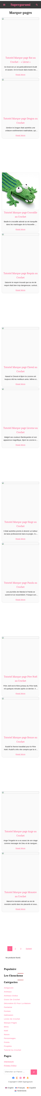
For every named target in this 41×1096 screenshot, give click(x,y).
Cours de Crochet (12, 1000)
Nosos (7, 1034)
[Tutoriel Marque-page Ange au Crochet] (20, 809)
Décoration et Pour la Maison (17, 1003)
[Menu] (4, 5)
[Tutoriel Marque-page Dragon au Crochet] (20, 97)
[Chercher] (34, 1072)
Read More (20, 75)
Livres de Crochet (12, 1019)
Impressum (9, 1062)
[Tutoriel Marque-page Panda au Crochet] (20, 561)
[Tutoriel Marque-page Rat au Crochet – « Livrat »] (20, 36)
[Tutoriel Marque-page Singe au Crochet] (20, 500)
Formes (7, 1011)
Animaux (8, 992)
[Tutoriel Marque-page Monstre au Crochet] (20, 870)
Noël (6, 1031)
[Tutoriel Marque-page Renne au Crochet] (20, 715)
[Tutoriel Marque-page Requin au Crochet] (20, 251)
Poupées (8, 1046)
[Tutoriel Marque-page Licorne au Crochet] (20, 406)
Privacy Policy (10, 1066)
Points (7, 1042)
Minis (6, 1027)
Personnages (10, 1038)
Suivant (29, 949)
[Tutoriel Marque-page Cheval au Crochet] (20, 345)
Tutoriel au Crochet (12, 1050)
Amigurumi (8, 988)
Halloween (8, 1015)
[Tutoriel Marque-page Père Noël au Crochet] (20, 655)
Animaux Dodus (11, 996)
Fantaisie (8, 1007)
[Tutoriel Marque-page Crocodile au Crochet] (20, 191)
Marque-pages (10, 1023)
